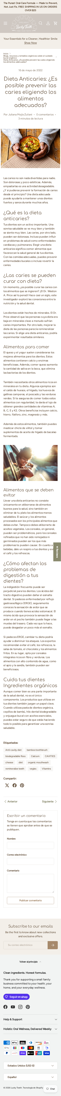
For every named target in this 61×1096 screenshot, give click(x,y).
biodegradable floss (15, 756)
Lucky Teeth (16, 1088)
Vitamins (46, 768)
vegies (33, 768)
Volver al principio (28, 961)
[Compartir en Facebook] (14, 785)
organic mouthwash (38, 762)
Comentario (13, 870)
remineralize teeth (14, 768)
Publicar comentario (30, 900)
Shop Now (30, 42)
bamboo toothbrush (37, 750)
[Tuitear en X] (7, 785)
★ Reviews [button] (57, 552)
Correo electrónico (17, 854)
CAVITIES (50, 756)
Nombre (11, 838)
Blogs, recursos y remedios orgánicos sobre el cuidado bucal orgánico (28, 57)
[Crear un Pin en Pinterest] (22, 785)
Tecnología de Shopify (33, 1088)
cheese (9, 762)
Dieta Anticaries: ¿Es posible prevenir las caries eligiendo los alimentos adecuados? (29, 61)
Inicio (5, 54)
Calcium (35, 756)
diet (21, 762)
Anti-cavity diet (13, 750)
